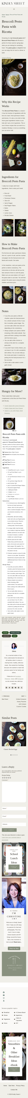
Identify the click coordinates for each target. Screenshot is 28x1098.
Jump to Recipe (6, 57)
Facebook (18, 676)
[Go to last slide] (3, 738)
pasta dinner (6, 636)
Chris (14, 651)
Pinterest (7, 679)
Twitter (13, 679)
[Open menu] (14, 9)
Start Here (12, 1085)
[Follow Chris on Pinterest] (18, 687)
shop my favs (14, 948)
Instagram (20, 679)
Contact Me (14, 1089)
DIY (17, 1023)
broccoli (5, 632)
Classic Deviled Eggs (10, 749)
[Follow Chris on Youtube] (15, 687)
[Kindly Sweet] (14, 3)
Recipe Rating (6, 775)
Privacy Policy (20, 1085)
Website (5, 824)
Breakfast (6, 1012)
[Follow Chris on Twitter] (9, 687)
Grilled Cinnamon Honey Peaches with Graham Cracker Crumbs (21, 701)
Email (5, 816)
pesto (14, 636)
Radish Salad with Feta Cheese (14, 408)
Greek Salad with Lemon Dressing (14, 406)
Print (15, 430)
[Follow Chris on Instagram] (12, 687)
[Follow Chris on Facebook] (6, 687)
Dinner (6, 1015)
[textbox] (14, 590)
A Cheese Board (20, 1012)
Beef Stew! (5, 698)
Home (5, 1023)
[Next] (24, 738)
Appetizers (19, 1015)
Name (5, 808)
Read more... (18, 942)
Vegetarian (7, 1019)
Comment (5, 780)
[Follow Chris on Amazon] (21, 687)
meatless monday (15, 632)
